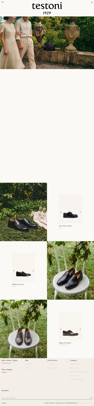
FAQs (27, 368)
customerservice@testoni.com (85, 403)
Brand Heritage (75, 364)
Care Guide (51, 364)
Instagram (3, 403)
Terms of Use (74, 375)
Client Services (52, 360)
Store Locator (51, 368)
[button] (92, 2)
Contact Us (29, 364)
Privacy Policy (74, 368)
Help (26, 360)
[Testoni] (47, 8)
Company (73, 360)
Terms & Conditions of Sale (79, 372)
